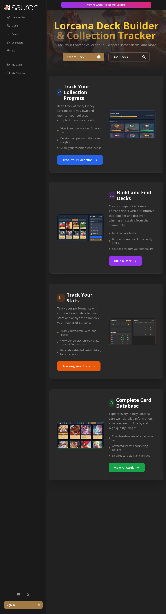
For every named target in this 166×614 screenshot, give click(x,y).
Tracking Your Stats (76, 366)
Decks (15, 25)
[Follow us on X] (28, 594)
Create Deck (75, 57)
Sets (14, 51)
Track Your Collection (77, 160)
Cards (15, 34)
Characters (17, 42)
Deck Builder (18, 17)
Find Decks (120, 57)
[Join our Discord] (18, 594)
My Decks (17, 64)
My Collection (19, 73)
